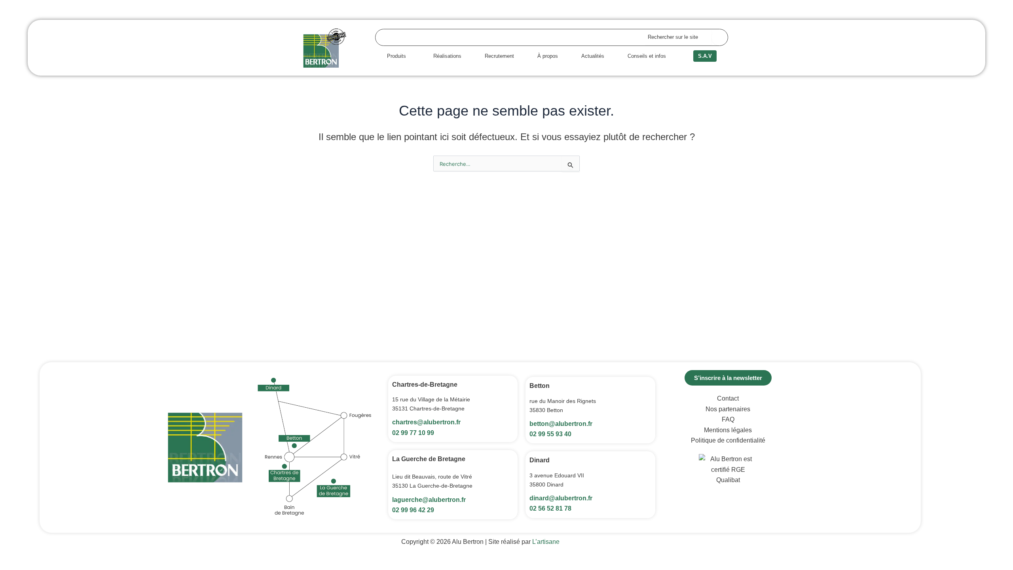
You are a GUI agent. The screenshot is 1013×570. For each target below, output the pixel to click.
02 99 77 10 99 (413, 432)
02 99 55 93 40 (550, 434)
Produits (396, 56)
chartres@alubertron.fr (426, 422)
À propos (547, 56)
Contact (728, 398)
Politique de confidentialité (728, 440)
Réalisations (447, 56)
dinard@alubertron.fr (560, 498)
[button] (398, 56)
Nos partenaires (728, 409)
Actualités (592, 56)
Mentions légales (728, 430)
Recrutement (499, 56)
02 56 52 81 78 (550, 508)
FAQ (728, 419)
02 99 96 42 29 (413, 510)
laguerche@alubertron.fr (429, 499)
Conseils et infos (647, 56)
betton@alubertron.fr (560, 423)
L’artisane (546, 541)
